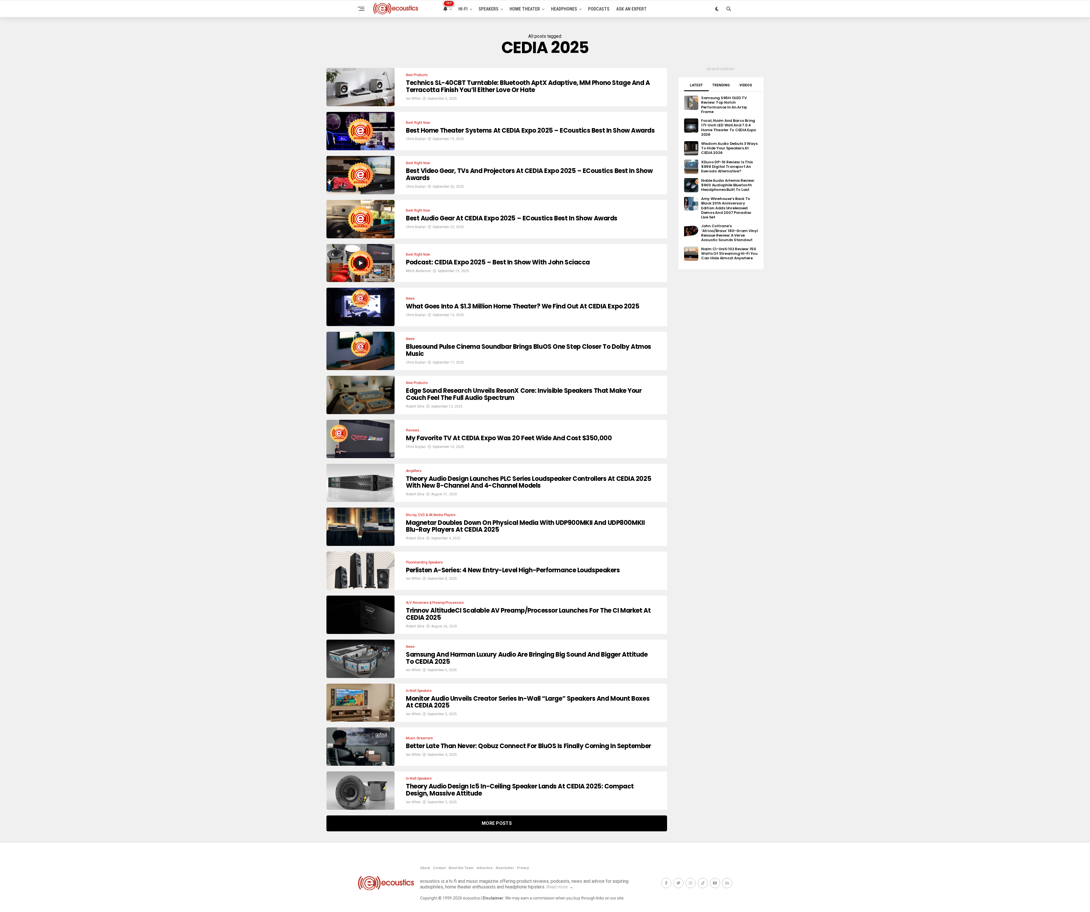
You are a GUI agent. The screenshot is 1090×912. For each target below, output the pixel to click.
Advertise (484, 868)
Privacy (523, 868)
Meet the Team (460, 868)
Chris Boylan (416, 139)
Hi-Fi (463, 9)
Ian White (413, 99)
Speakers (488, 9)
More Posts (497, 823)
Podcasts (598, 9)
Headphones (564, 9)
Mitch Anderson (418, 271)
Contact (439, 868)
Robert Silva (415, 406)
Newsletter (505, 868)
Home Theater (525, 9)
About (425, 868)
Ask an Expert (631, 9)
